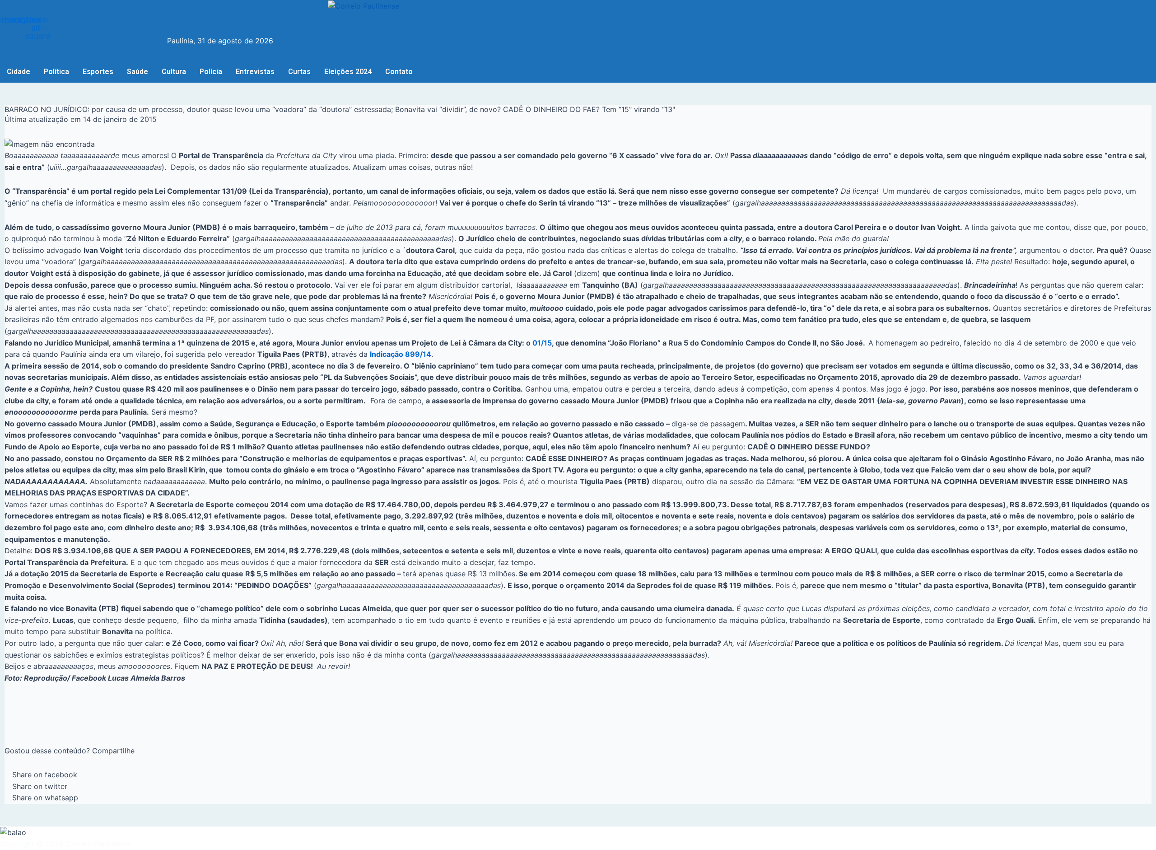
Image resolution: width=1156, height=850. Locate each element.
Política (56, 71)
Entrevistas (255, 71)
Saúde (137, 71)
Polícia (211, 71)
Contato (399, 71)
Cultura (174, 71)
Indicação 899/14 (400, 354)
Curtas (299, 71)
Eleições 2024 (348, 71)
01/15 (542, 342)
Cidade (18, 71)
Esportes (98, 71)
